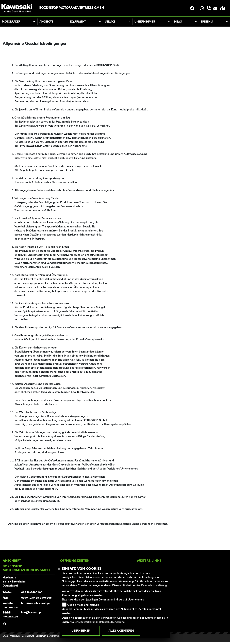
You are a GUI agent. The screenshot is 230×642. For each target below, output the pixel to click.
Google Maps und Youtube (83, 605)
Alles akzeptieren (121, 631)
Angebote (46, 22)
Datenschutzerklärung (154, 585)
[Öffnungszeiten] (202, 8)
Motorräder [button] (11, 22)
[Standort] (222, 8)
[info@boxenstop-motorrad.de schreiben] (215, 8)
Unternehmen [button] (145, 22)
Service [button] (110, 22)
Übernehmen (81, 631)
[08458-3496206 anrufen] (208, 8)
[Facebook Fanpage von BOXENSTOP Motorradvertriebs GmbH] (192, 8)
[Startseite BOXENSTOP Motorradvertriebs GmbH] (17, 8)
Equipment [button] (78, 22)
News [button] (178, 22)
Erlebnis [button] (207, 22)
